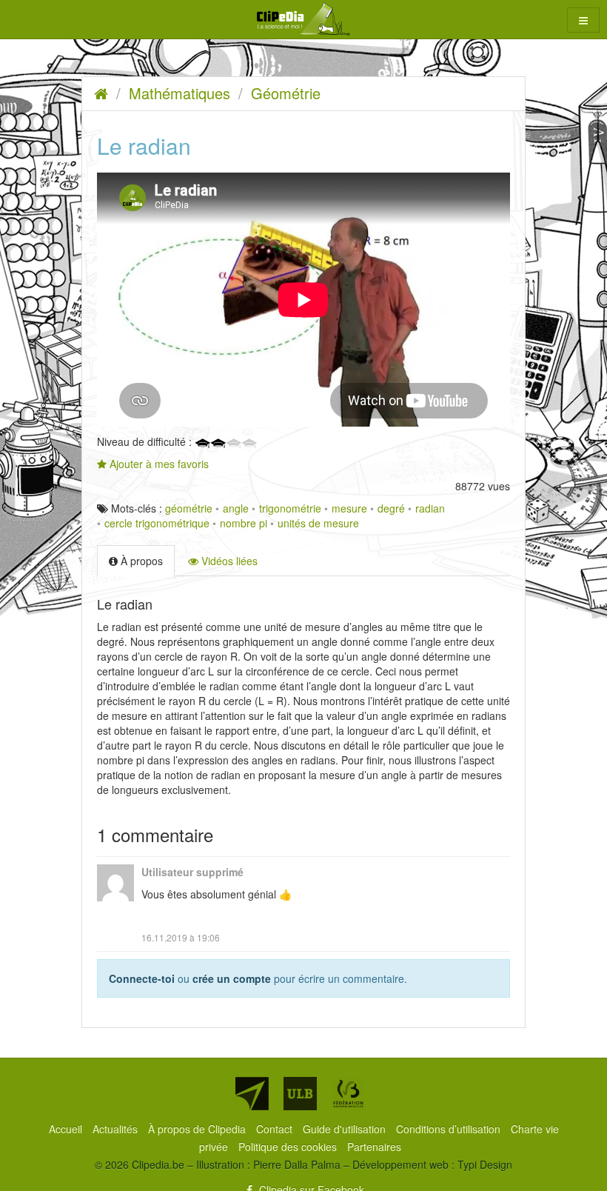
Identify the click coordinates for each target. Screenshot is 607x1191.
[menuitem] (67, 1128)
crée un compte (231, 978)
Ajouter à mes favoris (158, 463)
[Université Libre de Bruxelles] (300, 1093)
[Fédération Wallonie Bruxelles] (348, 1093)
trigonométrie (290, 508)
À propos (140, 560)
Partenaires (374, 1146)
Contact (275, 1128)
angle (236, 508)
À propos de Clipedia (198, 1128)
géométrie (188, 508)
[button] (583, 20)
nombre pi (243, 523)
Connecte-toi (142, 978)
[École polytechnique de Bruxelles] (252, 1093)
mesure (349, 508)
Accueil (67, 1128)
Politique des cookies (289, 1146)
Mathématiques (179, 93)
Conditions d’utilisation (449, 1128)
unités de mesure (318, 523)
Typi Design (484, 1164)
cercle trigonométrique (156, 523)
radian (430, 508)
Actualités (117, 1128)
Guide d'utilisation (346, 1128)
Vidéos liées (228, 560)
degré (391, 508)
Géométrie (286, 93)
